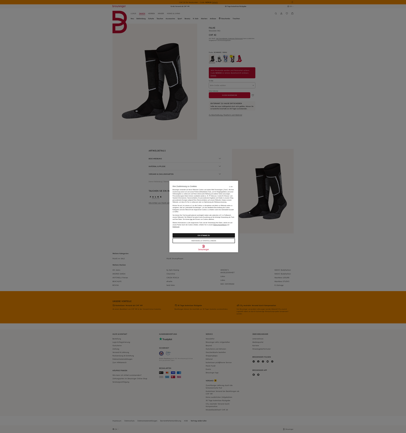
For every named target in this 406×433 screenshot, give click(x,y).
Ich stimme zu (204, 235)
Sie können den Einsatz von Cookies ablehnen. (198, 219)
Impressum (176, 227)
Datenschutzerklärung (220, 224)
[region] (203, 216)
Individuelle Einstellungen (203, 240)
